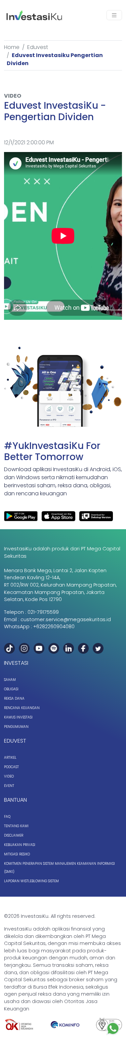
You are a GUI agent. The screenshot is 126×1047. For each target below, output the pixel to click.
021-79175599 (43, 612)
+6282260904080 (54, 626)
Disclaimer (13, 835)
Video (9, 776)
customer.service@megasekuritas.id (65, 619)
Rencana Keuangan (22, 707)
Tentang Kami (16, 826)
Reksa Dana (14, 698)
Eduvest (37, 47)
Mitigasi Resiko (17, 854)
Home (11, 47)
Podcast (11, 766)
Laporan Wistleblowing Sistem (31, 881)
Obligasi (11, 689)
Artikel (10, 757)
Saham (10, 679)
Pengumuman (16, 726)
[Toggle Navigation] (114, 15)
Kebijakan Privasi (19, 844)
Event (9, 785)
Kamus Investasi (18, 717)
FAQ (7, 816)
